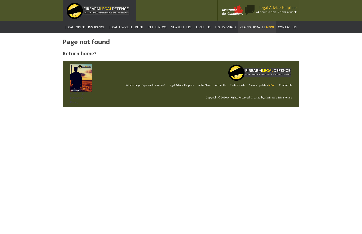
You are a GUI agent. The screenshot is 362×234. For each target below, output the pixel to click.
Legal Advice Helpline (126, 27)
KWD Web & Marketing (278, 97)
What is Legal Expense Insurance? (145, 85)
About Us (203, 27)
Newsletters (181, 27)
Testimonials (225, 27)
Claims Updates (257, 27)
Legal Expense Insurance (85, 27)
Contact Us (287, 27)
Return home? (79, 53)
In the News (157, 27)
